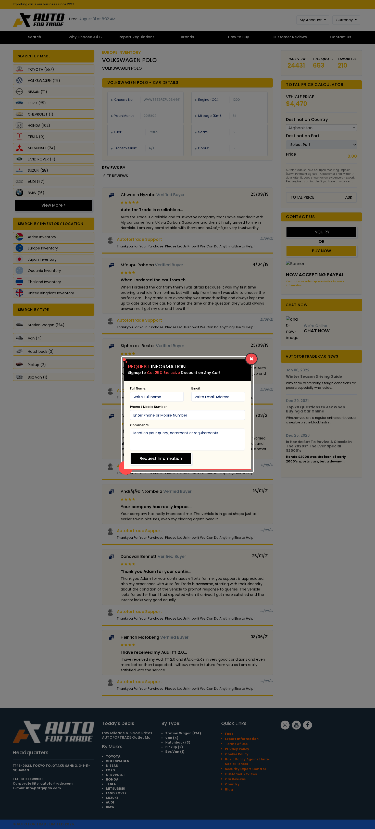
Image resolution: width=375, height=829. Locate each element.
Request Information (161, 458)
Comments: (139, 425)
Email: (196, 388)
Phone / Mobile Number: (148, 407)
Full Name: (138, 388)
